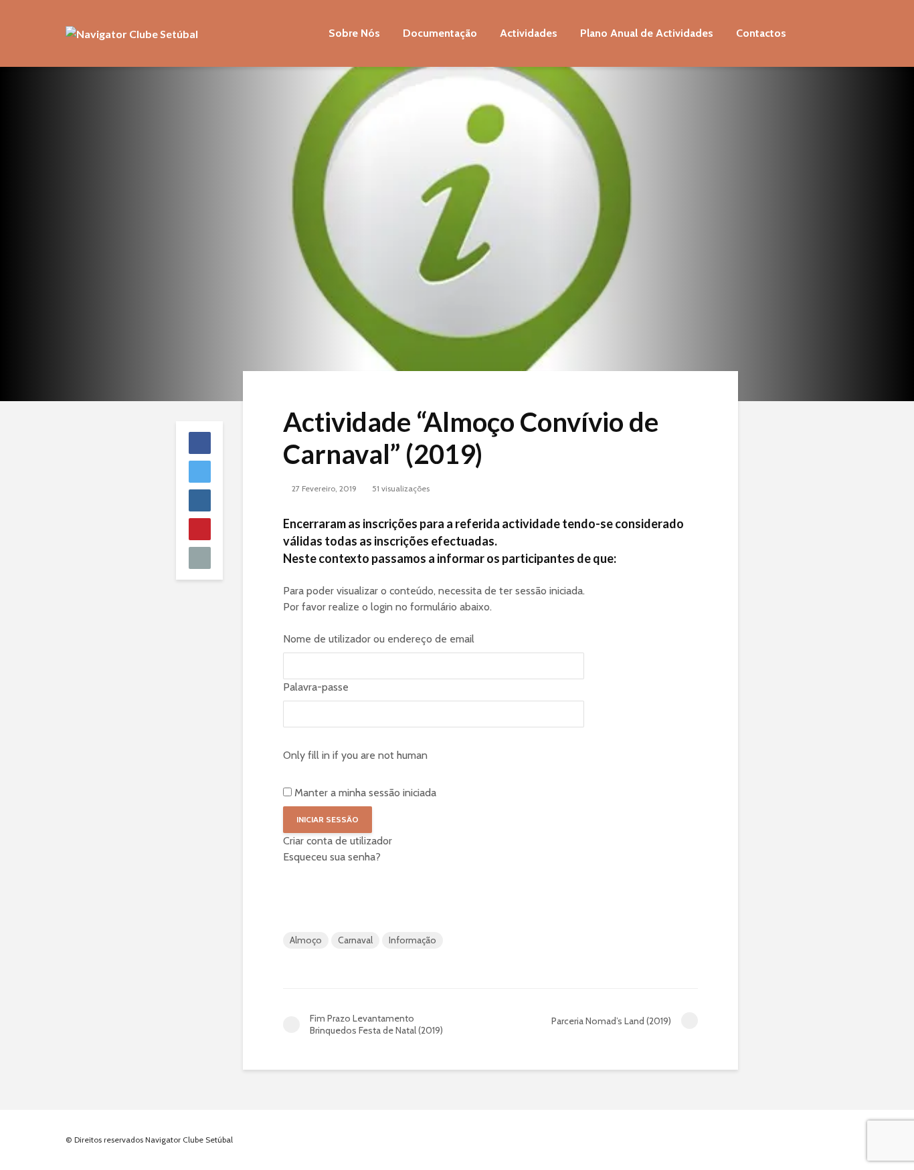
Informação (412, 940)
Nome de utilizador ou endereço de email (378, 638)
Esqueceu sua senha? (332, 856)
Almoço (306, 940)
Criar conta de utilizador (337, 840)
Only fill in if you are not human (355, 755)
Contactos (761, 33)
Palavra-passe (316, 687)
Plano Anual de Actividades (646, 33)
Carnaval (355, 940)
